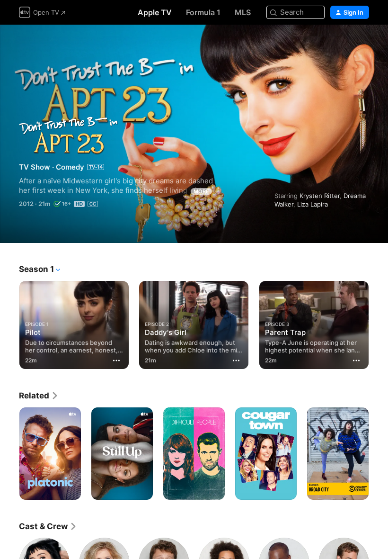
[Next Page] (378, 323)
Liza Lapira (312, 204)
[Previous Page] (9, 323)
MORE (201, 191)
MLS (243, 12)
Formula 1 (203, 12)
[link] (39, 395)
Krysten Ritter (320, 195)
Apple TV (155, 12)
